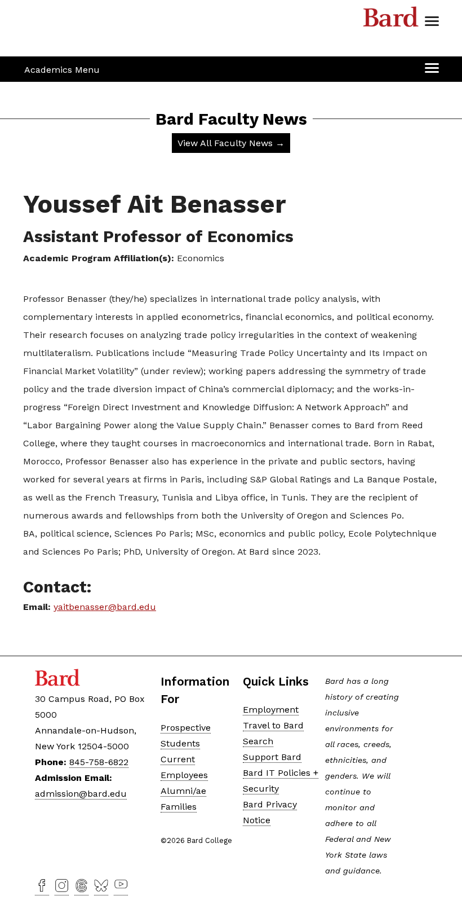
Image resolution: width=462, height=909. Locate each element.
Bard (391, 20)
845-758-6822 (98, 762)
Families (179, 806)
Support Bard (272, 757)
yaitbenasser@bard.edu (105, 606)
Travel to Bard (273, 725)
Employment (271, 709)
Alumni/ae (183, 790)
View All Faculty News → (231, 143)
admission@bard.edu (81, 793)
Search (258, 741)
